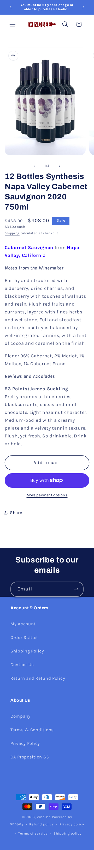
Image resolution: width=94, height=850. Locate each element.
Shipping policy (67, 833)
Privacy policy (72, 824)
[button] (13, 24)
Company (20, 716)
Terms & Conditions (32, 729)
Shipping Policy (27, 651)
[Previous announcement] (10, 7)
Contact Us (22, 664)
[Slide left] (34, 165)
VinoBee (44, 817)
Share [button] (16, 512)
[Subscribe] (76, 589)
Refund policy (41, 824)
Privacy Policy (25, 743)
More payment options (47, 495)
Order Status (24, 637)
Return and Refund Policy (37, 678)
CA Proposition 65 (29, 757)
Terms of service (33, 833)
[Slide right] (59, 165)
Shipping (12, 233)
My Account (23, 623)
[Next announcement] (83, 7)
